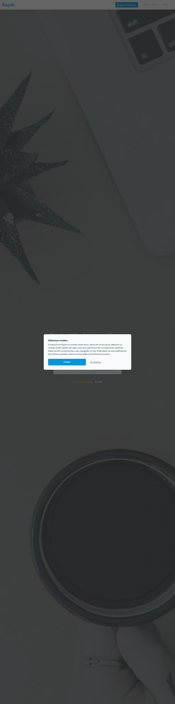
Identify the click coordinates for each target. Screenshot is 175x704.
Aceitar (67, 362)
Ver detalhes (95, 362)
